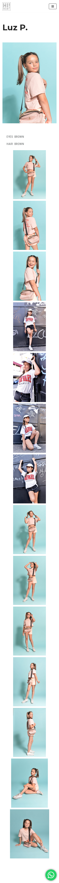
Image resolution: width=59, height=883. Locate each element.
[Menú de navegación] (53, 6)
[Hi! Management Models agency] (6, 6)
